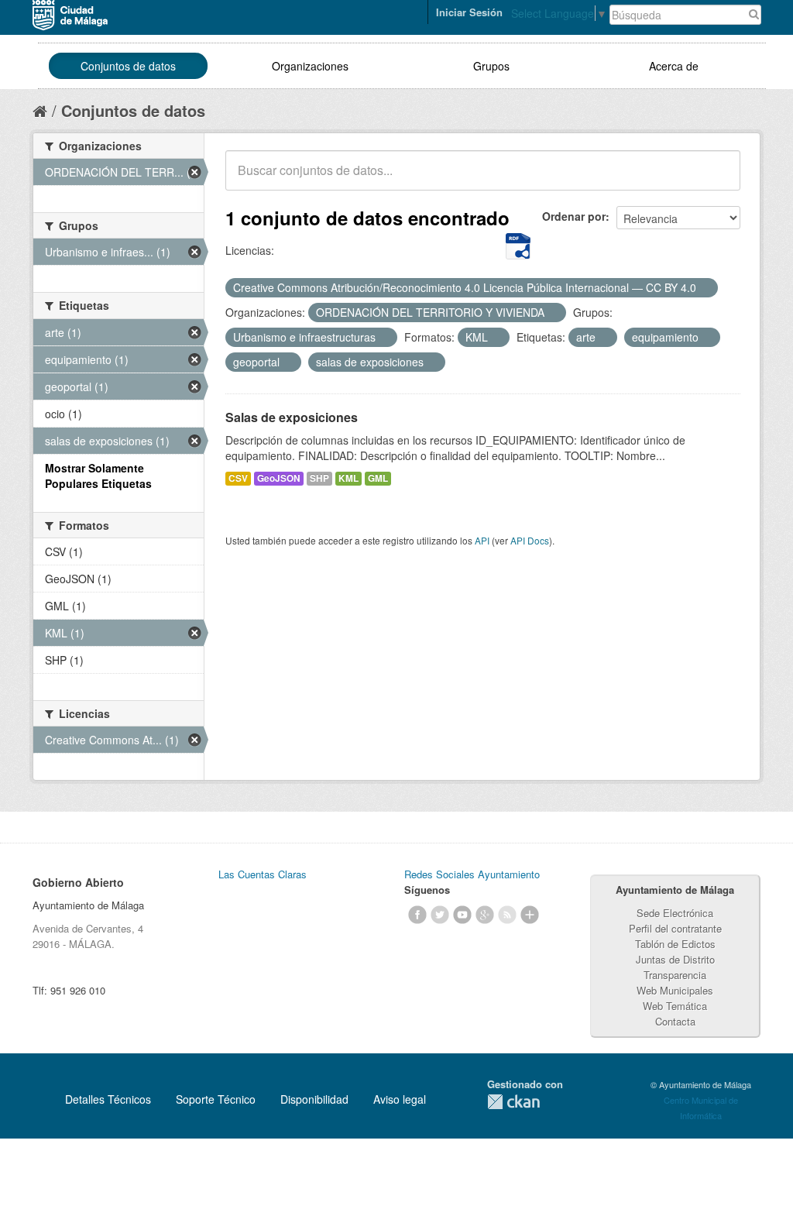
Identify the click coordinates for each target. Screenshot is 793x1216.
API (482, 540)
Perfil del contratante (675, 928)
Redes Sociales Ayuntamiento (472, 874)
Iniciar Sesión (469, 12)
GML (378, 478)
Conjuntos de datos (128, 66)
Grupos (491, 66)
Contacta (675, 1021)
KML (348, 478)
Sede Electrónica (675, 912)
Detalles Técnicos (108, 1099)
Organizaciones (310, 66)
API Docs (529, 540)
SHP (319, 478)
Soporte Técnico (216, 1099)
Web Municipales (675, 990)
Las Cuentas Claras (262, 874)
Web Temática (675, 1005)
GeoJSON (278, 478)
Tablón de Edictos (675, 943)
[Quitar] (704, 288)
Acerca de (674, 66)
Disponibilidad (314, 1099)
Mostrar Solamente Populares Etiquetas (98, 475)
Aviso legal (399, 1099)
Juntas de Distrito (675, 959)
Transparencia (675, 974)
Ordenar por (574, 216)
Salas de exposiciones (291, 417)
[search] (718, 179)
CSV (238, 478)
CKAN (513, 1102)
